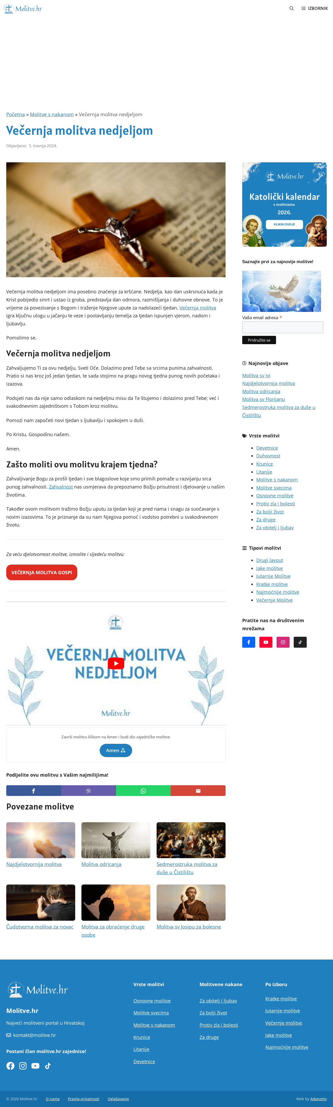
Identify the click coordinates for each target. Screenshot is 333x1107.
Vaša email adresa (262, 317)
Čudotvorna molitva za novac (39, 926)
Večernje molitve (283, 1023)
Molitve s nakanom (52, 114)
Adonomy (318, 1098)
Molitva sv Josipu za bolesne (189, 926)
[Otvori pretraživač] (292, 8)
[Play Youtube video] (116, 663)
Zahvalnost (61, 487)
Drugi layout (269, 560)
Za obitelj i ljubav (275, 527)
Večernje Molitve (274, 600)
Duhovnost (268, 456)
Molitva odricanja (101, 864)
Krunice (264, 464)
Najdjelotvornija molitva (34, 864)
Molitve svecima (274, 488)
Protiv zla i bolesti (275, 503)
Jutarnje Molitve (273, 576)
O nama (53, 1098)
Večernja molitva (198, 308)
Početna (15, 114)
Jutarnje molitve (282, 1010)
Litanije (264, 472)
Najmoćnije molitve (277, 592)
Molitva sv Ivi (256, 375)
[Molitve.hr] (23, 8)
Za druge (266, 519)
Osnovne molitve (274, 495)
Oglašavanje (118, 1098)
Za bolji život (270, 512)
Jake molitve (269, 568)
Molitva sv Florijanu (263, 399)
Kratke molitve (272, 584)
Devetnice (267, 448)
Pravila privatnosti (83, 1098)
